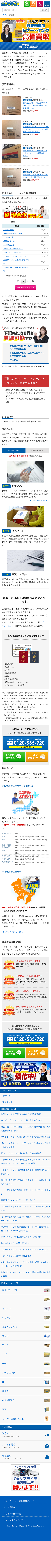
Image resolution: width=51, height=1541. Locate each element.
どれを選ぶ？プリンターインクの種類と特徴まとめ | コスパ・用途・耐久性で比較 (25, 1264)
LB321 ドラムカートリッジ (13, 249)
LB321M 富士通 (9, 241)
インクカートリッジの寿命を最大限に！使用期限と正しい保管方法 (25, 1172)
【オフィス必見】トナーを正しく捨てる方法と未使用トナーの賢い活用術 (25, 1145)
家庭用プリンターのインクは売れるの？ (18, 1200)
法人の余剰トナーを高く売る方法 (15, 1243)
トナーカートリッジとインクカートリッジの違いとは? (24, 1249)
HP (3, 1382)
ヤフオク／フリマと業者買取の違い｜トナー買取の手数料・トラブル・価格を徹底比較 (25, 1229)
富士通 (5, 1391)
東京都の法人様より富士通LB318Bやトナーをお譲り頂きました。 (35, 176)
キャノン (6, 1308)
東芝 (4, 1409)
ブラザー (6, 1336)
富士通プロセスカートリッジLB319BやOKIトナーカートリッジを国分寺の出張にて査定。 (36, 129)
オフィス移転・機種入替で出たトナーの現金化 (21, 1237)
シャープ (6, 1318)
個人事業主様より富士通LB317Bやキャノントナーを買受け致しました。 (35, 153)
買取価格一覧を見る (25, 287)
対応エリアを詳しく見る (12, 932)
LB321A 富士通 (8, 245)
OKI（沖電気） (9, 1400)
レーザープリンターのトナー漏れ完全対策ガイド (22, 1120)
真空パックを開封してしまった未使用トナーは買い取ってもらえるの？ (25, 1182)
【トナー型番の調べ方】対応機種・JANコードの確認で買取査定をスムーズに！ (25, 1219)
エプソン (6, 1354)
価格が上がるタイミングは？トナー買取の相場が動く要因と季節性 (25, 1274)
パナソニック (8, 1373)
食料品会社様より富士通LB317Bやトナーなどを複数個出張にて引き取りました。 (35, 105)
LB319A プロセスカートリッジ (14, 256)
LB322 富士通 (8, 237)
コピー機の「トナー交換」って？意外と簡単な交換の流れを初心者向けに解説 (25, 1129)
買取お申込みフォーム (40, 501)
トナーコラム (6, 1096)
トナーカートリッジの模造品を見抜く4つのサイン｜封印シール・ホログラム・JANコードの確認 (25, 1161)
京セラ (5, 1345)
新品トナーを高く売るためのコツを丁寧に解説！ (22, 1114)
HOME (4, 15)
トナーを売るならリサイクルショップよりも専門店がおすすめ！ (25, 1208)
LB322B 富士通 (8, 230)
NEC (4, 1363)
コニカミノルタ (9, 1327)
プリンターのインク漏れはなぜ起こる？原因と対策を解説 (25, 1137)
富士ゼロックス (9, 1290)
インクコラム (6, 1102)
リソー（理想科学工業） (14, 1418)
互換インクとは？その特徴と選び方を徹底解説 (21, 1153)
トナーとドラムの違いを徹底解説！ (16, 1256)
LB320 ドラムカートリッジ (13, 252)
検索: (13, 222)
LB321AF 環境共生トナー (12, 233)
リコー (5, 1299)
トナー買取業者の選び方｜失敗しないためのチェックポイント (25, 1192)
